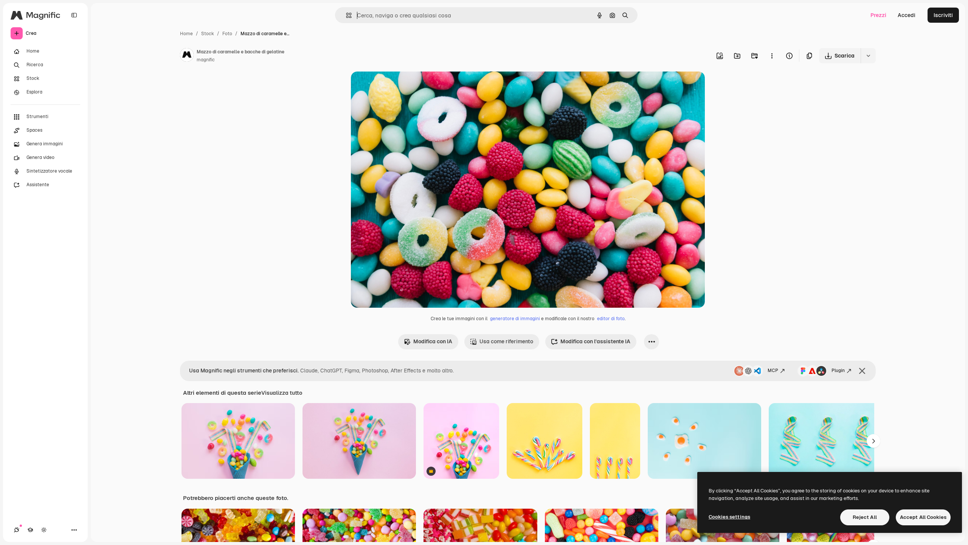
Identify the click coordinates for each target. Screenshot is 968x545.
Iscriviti (943, 15)
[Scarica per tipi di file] (868, 55)
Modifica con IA (432, 341)
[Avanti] (873, 441)
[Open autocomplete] (345, 15)
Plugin (838, 370)
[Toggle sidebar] (74, 15)
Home (186, 34)
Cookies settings (729, 517)
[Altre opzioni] (771, 55)
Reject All (865, 517)
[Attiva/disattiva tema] (44, 530)
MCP (773, 370)
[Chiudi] (862, 370)
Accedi (906, 15)
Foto (227, 34)
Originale (401, 86)
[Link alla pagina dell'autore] (187, 56)
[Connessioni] (17, 530)
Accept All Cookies (923, 517)
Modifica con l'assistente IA (595, 341)
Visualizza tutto (281, 392)
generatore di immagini (515, 319)
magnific (206, 60)
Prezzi (878, 15)
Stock (207, 34)
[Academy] (30, 530)
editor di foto (611, 319)
